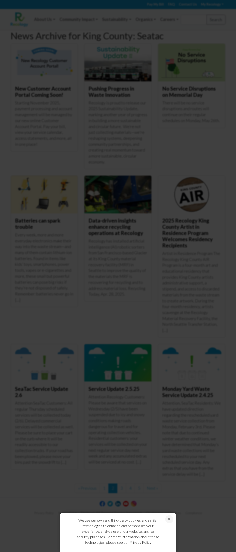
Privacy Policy (140, 542)
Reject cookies (169, 519)
